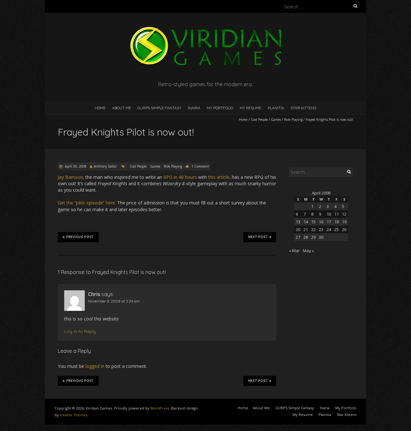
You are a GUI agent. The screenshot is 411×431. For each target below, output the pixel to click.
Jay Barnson (70, 177)
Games (276, 119)
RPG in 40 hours (180, 177)
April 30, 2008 (75, 166)
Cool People (259, 119)
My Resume (250, 107)
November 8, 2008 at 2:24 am (114, 301)
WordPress (159, 408)
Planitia (276, 107)
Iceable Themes (73, 414)
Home (100, 107)
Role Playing (293, 119)
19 (344, 222)
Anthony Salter (105, 166)
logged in (94, 366)
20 (298, 229)
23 (321, 229)
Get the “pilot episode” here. (87, 203)
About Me (121, 107)
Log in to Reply (80, 331)
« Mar (294, 250)
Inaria (194, 107)
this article (218, 177)
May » (308, 250)
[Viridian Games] (205, 29)
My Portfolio (220, 107)
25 (336, 229)
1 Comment (200, 166)
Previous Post (80, 237)
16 (321, 222)
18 (336, 222)
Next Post (258, 237)
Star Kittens (303, 107)
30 (321, 237)
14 (305, 222)
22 (313, 229)
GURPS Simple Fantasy (159, 107)
